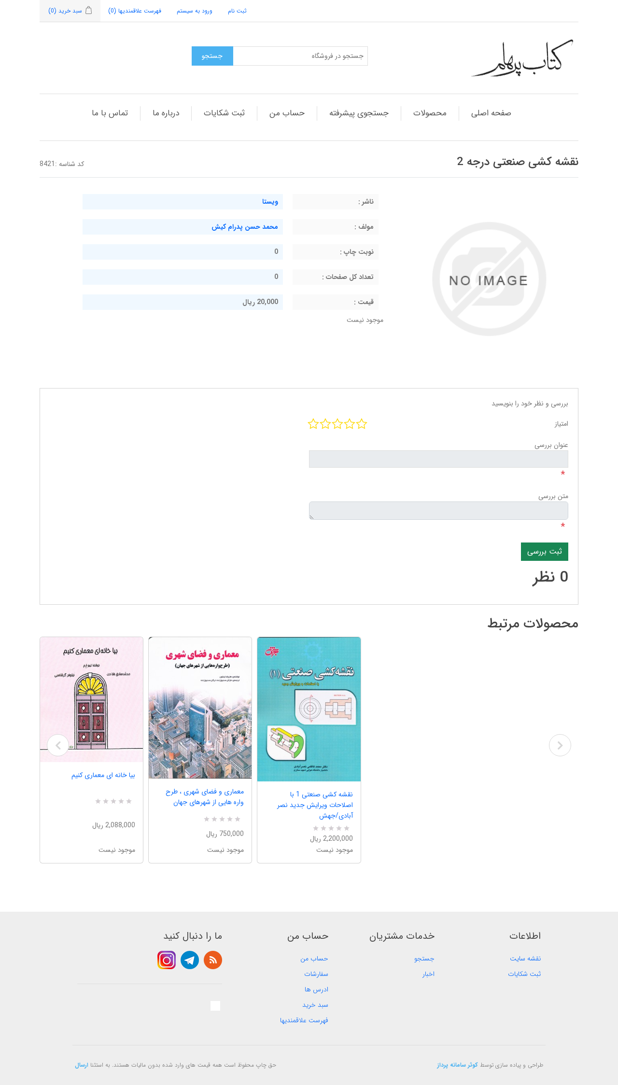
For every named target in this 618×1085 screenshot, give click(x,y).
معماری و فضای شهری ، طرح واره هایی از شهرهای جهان (205, 796)
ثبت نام (237, 10)
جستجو (424, 958)
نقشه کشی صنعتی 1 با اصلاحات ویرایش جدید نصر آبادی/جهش (314, 805)
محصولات (430, 113)
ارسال (81, 1065)
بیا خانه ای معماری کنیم (103, 775)
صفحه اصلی (491, 113)
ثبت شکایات (224, 113)
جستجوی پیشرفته (359, 113)
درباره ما (166, 113)
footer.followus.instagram (166, 960)
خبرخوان (213, 960)
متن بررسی (553, 496)
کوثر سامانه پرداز (457, 1065)
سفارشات (316, 974)
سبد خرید (315, 1005)
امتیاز (561, 423)
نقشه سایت (525, 958)
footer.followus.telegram (190, 960)
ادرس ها (316, 989)
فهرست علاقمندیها (304, 1020)
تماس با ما (110, 113)
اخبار (428, 974)
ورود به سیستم (194, 10)
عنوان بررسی (551, 445)
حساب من (287, 113)
